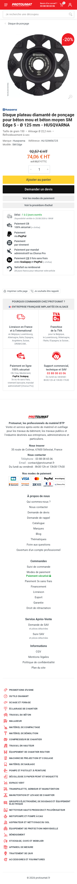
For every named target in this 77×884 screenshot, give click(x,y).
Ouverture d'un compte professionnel (38, 550)
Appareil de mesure (21, 847)
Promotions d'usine (21, 690)
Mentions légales (38, 657)
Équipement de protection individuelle (33, 828)
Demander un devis (38, 189)
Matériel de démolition (23, 733)
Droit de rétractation (39, 608)
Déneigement (17, 834)
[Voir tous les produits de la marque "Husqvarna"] (10, 109)
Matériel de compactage (24, 727)
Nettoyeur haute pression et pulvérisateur (37, 810)
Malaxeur (15, 721)
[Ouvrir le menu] (6, 5)
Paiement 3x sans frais (38, 581)
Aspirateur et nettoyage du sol (29, 822)
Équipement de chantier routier (29, 752)
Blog (38, 534)
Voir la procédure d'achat (38, 205)
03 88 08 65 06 (56, 373)
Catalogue (38, 523)
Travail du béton (20, 714)
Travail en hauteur (21, 745)
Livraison (38, 592)
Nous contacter (38, 507)
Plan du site (38, 667)
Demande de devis (38, 512)
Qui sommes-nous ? (38, 501)
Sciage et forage (20, 702)
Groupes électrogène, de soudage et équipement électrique (39, 802)
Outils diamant (19, 696)
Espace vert (16, 782)
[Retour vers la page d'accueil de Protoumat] (22, 5)
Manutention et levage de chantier (31, 795)
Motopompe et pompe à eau (26, 816)
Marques (38, 528)
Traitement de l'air (21, 853)
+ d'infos (35, 227)
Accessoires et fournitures (27, 859)
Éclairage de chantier (23, 708)
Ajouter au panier (38, 179)
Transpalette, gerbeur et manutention (34, 789)
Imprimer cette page (17, 291)
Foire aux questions (38, 544)
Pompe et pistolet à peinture (27, 770)
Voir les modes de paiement (38, 198)
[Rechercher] (70, 14)
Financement (38, 586)
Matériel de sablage (22, 764)
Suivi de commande (38, 566)
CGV (38, 651)
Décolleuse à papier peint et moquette (33, 776)
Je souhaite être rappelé (46, 291)
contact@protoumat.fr (41, 462)
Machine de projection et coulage (31, 758)
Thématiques (38, 539)
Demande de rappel (38, 517)
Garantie (38, 602)
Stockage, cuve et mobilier (26, 841)
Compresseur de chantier (25, 739)
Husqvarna (19, 140)
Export (38, 597)
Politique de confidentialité (39, 662)
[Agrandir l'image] (70, 97)
